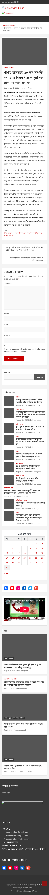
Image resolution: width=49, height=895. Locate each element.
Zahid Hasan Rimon (24, 772)
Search (7, 372)
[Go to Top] (44, 883)
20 (24, 558)
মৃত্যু (10, 718)
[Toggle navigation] (5, 19)
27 (24, 563)
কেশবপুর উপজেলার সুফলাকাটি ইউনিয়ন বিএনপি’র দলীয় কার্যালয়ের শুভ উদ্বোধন (29, 400)
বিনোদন (21, 500)
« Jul (6, 573)
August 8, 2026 (10, 671)
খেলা (5, 630)
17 (7, 558)
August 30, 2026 (22, 508)
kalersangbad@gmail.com (17, 832)
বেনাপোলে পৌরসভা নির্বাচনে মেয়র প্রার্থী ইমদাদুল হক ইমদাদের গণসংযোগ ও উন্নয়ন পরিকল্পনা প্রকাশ (22, 491)
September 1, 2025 (11, 88)
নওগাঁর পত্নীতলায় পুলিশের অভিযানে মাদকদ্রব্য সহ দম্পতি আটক (28, 467)
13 (24, 553)
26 (19, 563)
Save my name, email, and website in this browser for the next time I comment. (24, 350)
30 (42, 563)
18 (13, 558)
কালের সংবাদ (23, 884)
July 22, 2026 (9, 688)
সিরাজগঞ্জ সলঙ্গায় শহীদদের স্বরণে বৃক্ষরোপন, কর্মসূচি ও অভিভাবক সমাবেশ (26, 259)
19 (19, 558)
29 (36, 563)
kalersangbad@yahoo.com (17, 839)
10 (7, 553)
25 (13, 563)
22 (36, 558)
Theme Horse (28, 888)
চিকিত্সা (17, 409)
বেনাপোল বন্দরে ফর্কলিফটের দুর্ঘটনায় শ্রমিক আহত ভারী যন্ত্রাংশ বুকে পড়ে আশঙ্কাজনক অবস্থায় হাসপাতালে (30, 414)
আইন (17, 424)
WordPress (32, 891)
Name (7, 313)
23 (42, 558)
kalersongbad (35, 405)
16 (42, 553)
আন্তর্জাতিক (7, 679)
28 (30, 563)
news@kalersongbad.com (17, 835)
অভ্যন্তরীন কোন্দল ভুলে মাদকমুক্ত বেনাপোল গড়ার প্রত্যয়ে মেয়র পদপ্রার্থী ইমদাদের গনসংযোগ (29, 517)
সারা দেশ (11, 68)
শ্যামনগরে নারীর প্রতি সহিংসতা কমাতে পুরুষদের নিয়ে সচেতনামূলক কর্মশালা (29, 454)
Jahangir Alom (26, 88)
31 (7, 567)
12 (19, 553)
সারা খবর (15, 718)
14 (30, 553)
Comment (8, 283)
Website (7, 335)
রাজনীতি (6, 68)
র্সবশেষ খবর (10, 392)
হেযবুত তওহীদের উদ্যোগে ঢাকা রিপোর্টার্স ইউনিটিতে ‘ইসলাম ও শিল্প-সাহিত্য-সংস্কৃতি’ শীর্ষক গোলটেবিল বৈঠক (24, 248)
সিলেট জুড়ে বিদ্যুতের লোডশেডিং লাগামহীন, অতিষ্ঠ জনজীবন (27, 479)
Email (7, 324)
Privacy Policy (36, 884)
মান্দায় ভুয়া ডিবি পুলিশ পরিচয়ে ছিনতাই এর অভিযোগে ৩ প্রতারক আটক (30, 428)
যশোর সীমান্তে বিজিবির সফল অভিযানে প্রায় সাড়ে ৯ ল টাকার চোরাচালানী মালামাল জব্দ (30, 441)
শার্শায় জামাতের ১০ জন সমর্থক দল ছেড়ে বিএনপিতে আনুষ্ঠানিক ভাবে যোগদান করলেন (23, 234)
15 (36, 553)
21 (30, 558)
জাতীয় (17, 475)
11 (13, 553)
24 (7, 563)
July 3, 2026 (8, 730)
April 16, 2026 (9, 772)
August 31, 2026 (22, 405)
